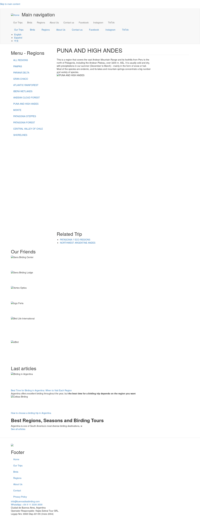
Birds (29, 22)
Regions (41, 22)
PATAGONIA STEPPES (24, 116)
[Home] (16, 15)
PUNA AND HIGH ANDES (25, 103)
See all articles (18, 429)
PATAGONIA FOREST (24, 122)
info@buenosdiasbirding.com (25, 501)
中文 (16, 40)
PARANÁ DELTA (21, 72)
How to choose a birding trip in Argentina (31, 412)
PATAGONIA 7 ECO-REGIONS (75, 239)
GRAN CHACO (20, 78)
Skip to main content (10, 3)
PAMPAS (17, 66)
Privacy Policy (20, 496)
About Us (54, 22)
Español (18, 37)
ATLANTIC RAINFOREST (25, 85)
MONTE (17, 109)
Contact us (68, 22)
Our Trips (17, 22)
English (17, 34)
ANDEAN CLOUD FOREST (26, 97)
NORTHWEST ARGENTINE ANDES (77, 242)
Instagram (98, 22)
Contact (17, 490)
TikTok (111, 22)
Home (16, 459)
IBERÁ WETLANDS (22, 91)
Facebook (84, 22)
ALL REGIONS (20, 60)
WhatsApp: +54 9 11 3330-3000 (26, 504)
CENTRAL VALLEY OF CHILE (28, 128)
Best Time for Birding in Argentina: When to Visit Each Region (41, 390)
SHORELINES (20, 134)
